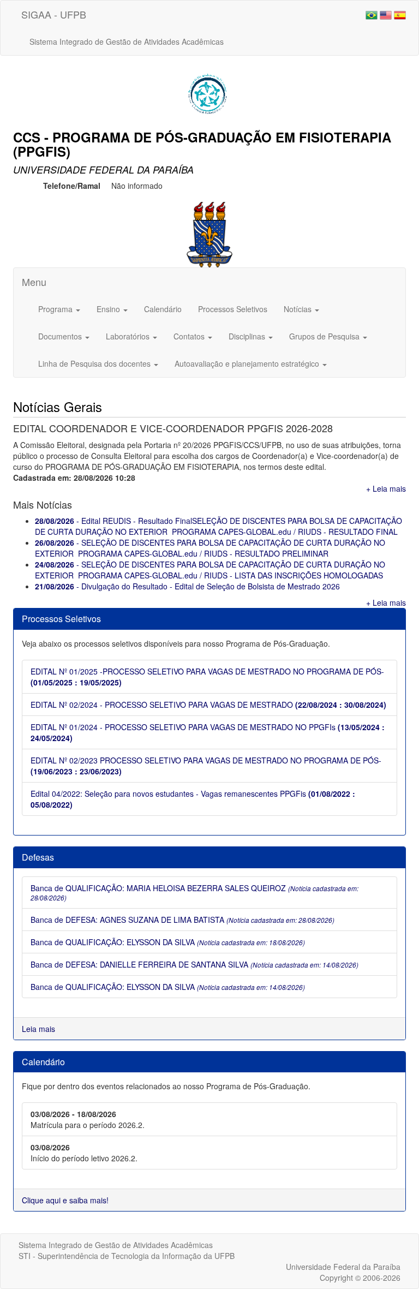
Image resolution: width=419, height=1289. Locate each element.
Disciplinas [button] (248, 336)
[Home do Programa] (209, 91)
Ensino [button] (109, 308)
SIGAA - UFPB (53, 14)
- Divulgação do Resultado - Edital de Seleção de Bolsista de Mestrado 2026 (187, 586)
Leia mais (38, 1028)
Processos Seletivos (232, 308)
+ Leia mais (386, 488)
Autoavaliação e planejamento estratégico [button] (248, 363)
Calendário (163, 308)
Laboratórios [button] (129, 336)
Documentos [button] (61, 336)
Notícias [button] (299, 308)
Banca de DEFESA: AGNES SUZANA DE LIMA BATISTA (182, 919)
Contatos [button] (190, 336)
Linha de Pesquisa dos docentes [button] (95, 363)
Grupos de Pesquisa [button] (325, 336)
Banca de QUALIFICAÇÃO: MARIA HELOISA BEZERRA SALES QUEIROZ (194, 892)
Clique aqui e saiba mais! (65, 1200)
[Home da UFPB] (210, 233)
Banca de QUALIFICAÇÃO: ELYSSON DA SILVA (168, 941)
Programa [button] (56, 308)
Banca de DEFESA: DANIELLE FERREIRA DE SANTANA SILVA (194, 964)
